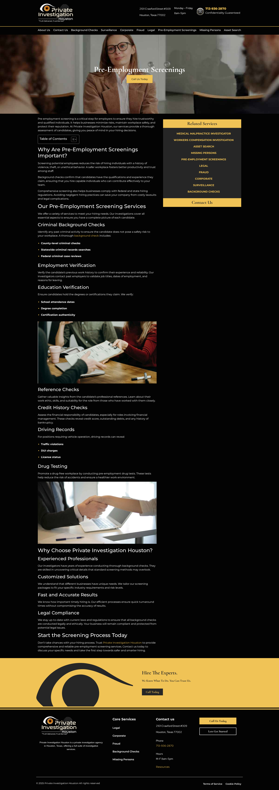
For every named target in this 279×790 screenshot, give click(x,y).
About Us (44, 30)
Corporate (126, 30)
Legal (151, 30)
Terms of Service (212, 783)
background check (86, 235)
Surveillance (109, 30)
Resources (163, 766)
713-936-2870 (215, 8)
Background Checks (84, 30)
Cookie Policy (233, 783)
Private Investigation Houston (122, 642)
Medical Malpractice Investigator (204, 133)
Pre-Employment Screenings (177, 30)
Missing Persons (210, 30)
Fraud (140, 30)
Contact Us (60, 30)
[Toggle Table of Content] (72, 139)
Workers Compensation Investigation (204, 140)
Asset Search (232, 30)
